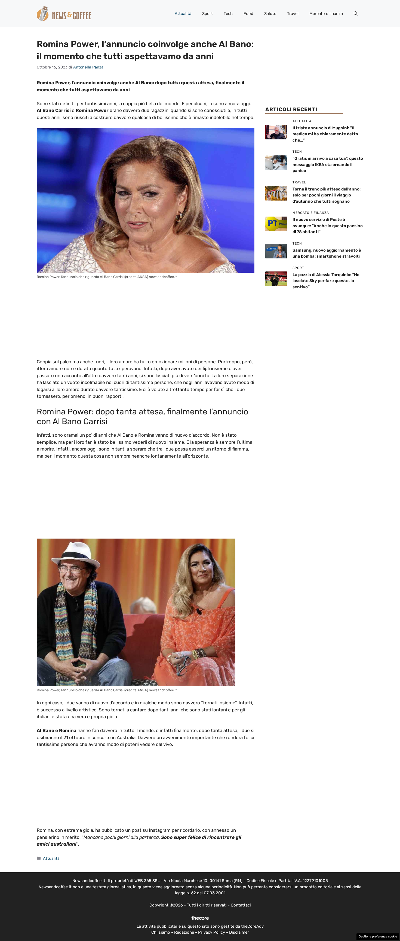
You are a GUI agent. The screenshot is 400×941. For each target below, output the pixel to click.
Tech (228, 13)
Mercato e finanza (326, 13)
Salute (270, 13)
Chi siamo (160, 932)
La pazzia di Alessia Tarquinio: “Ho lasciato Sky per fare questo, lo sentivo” (326, 280)
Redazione (184, 932)
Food (248, 13)
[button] (355, 13)
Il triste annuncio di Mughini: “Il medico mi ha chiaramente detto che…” (325, 134)
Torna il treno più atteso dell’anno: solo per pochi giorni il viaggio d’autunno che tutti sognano (327, 195)
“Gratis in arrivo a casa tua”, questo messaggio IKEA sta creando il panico (328, 164)
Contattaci (241, 905)
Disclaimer (239, 932)
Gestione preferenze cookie (378, 936)
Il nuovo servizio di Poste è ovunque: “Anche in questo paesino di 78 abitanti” (328, 225)
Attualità (183, 13)
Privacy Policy (211, 932)
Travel (293, 13)
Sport (207, 13)
